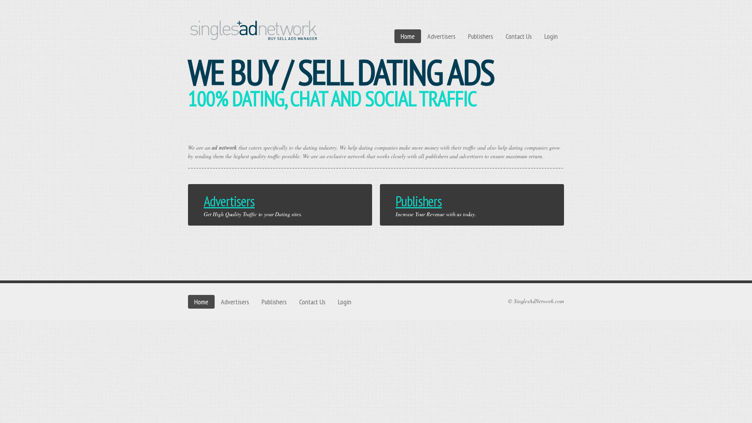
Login (551, 36)
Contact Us (519, 36)
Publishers (480, 36)
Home (408, 36)
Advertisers (441, 36)
